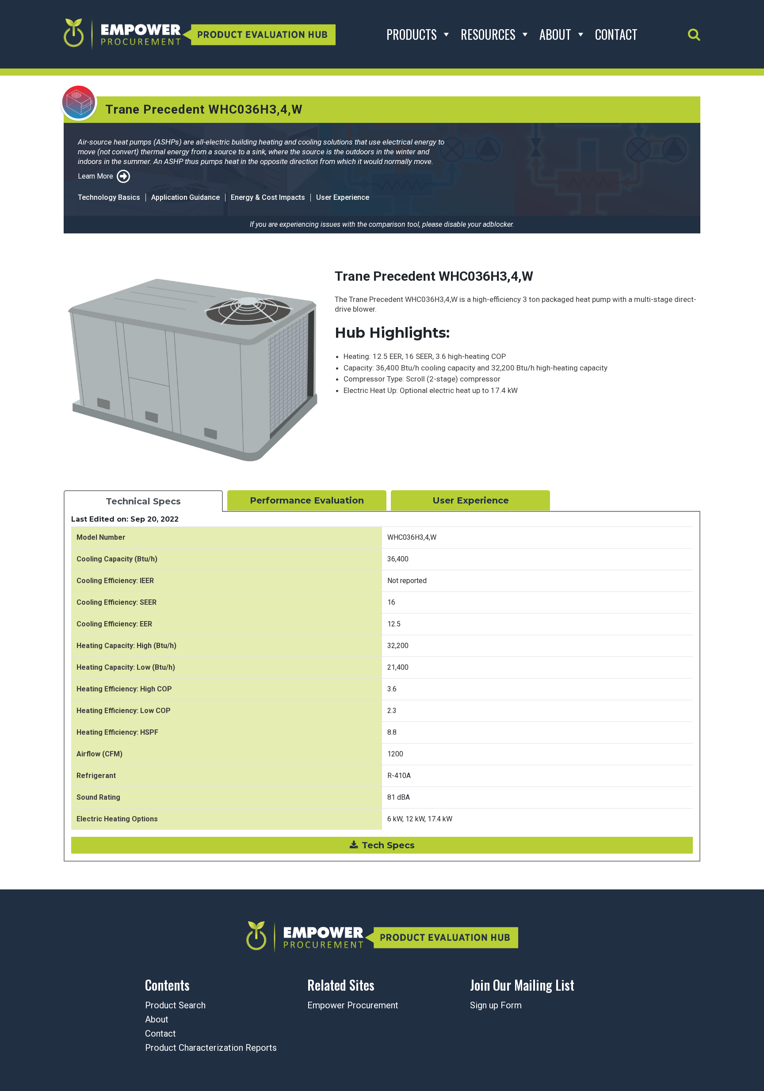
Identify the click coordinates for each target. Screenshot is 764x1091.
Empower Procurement (352, 1005)
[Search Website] (694, 34)
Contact (616, 34)
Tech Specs (388, 845)
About (555, 34)
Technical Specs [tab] (143, 501)
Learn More (95, 176)
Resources (488, 34)
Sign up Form (496, 1005)
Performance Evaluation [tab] (307, 500)
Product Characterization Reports (211, 1047)
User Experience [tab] (470, 500)
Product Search (175, 1005)
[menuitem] (544, 1006)
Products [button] (411, 34)
